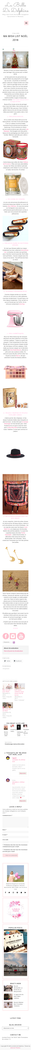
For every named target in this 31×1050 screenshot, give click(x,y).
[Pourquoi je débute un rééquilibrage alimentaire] (25, 726)
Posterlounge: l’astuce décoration (14, 743)
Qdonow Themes (15, 1048)
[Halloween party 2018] (19, 727)
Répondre (23, 773)
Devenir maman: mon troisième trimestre (19, 1004)
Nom (5, 829)
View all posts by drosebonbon (13, 651)
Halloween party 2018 (19, 733)
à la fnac (22, 304)
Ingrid (14, 758)
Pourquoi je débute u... (25, 732)
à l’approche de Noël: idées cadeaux (19, 996)
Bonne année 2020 (6, 733)
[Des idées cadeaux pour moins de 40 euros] (20, 686)
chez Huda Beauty (15, 350)
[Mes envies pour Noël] (8, 686)
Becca (18, 355)
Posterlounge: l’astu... (12, 730)
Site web (5, 839)
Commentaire (7, 815)
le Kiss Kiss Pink (12, 427)
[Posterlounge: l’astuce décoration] (12, 726)
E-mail (5, 834)
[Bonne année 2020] (6, 727)
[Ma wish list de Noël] (8, 705)
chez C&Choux (11, 206)
